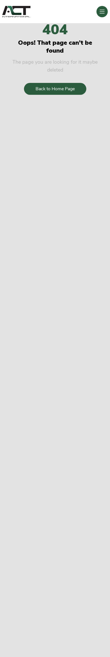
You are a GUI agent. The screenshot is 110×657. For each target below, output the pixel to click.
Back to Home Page (55, 89)
